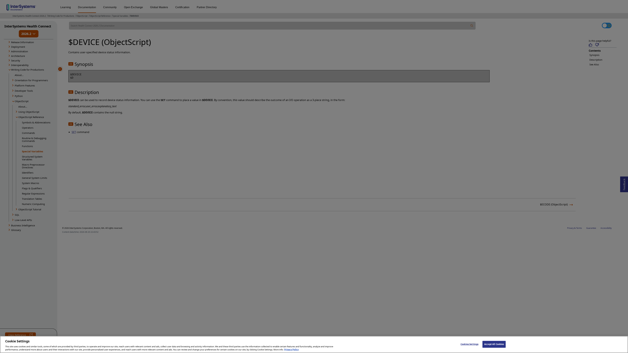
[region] (314, 344)
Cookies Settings (469, 344)
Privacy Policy (291, 349)
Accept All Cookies (494, 344)
